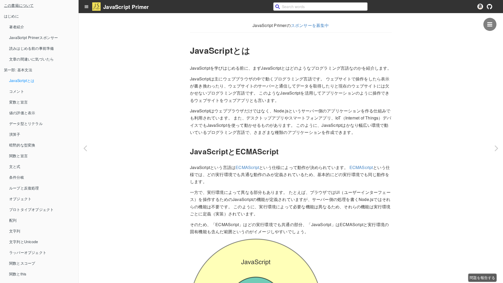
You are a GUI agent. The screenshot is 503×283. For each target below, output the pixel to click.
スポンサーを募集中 (310, 25)
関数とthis (17, 273)
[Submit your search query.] (277, 6)
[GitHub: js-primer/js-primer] (489, 6)
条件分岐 (16, 177)
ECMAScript (247, 167)
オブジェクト (20, 198)
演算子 (14, 134)
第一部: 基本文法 (18, 69)
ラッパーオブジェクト (27, 252)
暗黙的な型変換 (22, 145)
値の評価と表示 (22, 112)
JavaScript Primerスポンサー (33, 37)
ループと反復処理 (24, 188)
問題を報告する (482, 277)
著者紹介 (16, 26)
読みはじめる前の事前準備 (31, 48)
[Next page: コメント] (496, 148)
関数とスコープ (22, 263)
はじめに (11, 16)
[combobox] (320, 6)
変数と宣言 (18, 102)
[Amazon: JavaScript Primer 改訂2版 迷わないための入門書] (480, 6)
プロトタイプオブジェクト (31, 209)
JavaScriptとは (21, 80)
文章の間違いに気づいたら (31, 59)
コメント (16, 91)
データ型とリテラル (26, 123)
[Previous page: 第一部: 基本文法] (85, 148)
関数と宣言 (18, 155)
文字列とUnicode (23, 241)
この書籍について (19, 5)
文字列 (14, 230)
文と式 (14, 166)
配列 (13, 220)
